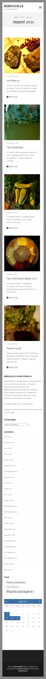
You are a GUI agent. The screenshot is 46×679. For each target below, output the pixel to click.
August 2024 (9, 443)
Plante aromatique (16, 582)
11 (18, 618)
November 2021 (10, 547)
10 (12, 618)
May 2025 (8, 437)
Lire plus (13, 97)
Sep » (39, 601)
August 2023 (9, 477)
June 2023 (8, 489)
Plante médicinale (12, 587)
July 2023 (8, 483)
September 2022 (10, 512)
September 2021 (10, 558)
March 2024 (9, 460)
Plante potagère (20, 591)
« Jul (6, 601)
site (12, 412)
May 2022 (8, 518)
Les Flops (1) (13, 80)
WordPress (22, 671)
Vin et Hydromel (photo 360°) (22, 278)
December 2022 (10, 506)
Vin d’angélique (15, 147)
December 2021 (10, 541)
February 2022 (10, 529)
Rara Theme (24, 669)
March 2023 (9, 500)
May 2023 (8, 495)
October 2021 (10, 552)
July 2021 (8, 570)
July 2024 (8, 448)
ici (32, 404)
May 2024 (8, 454)
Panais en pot (14, 348)
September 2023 (10, 471)
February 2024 (10, 466)
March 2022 (9, 523)
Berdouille (13, 6)
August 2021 (9, 564)
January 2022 (9, 535)
